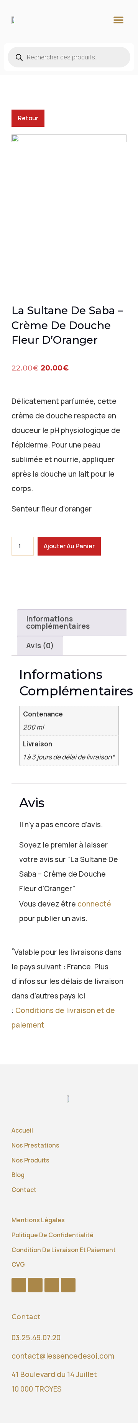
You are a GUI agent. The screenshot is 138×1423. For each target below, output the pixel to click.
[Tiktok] (51, 1285)
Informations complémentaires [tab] (58, 622)
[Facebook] (19, 1285)
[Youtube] (35, 1285)
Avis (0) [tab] (40, 646)
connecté (94, 904)
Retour (28, 118)
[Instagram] (68, 1285)
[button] (118, 19)
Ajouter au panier (69, 546)
